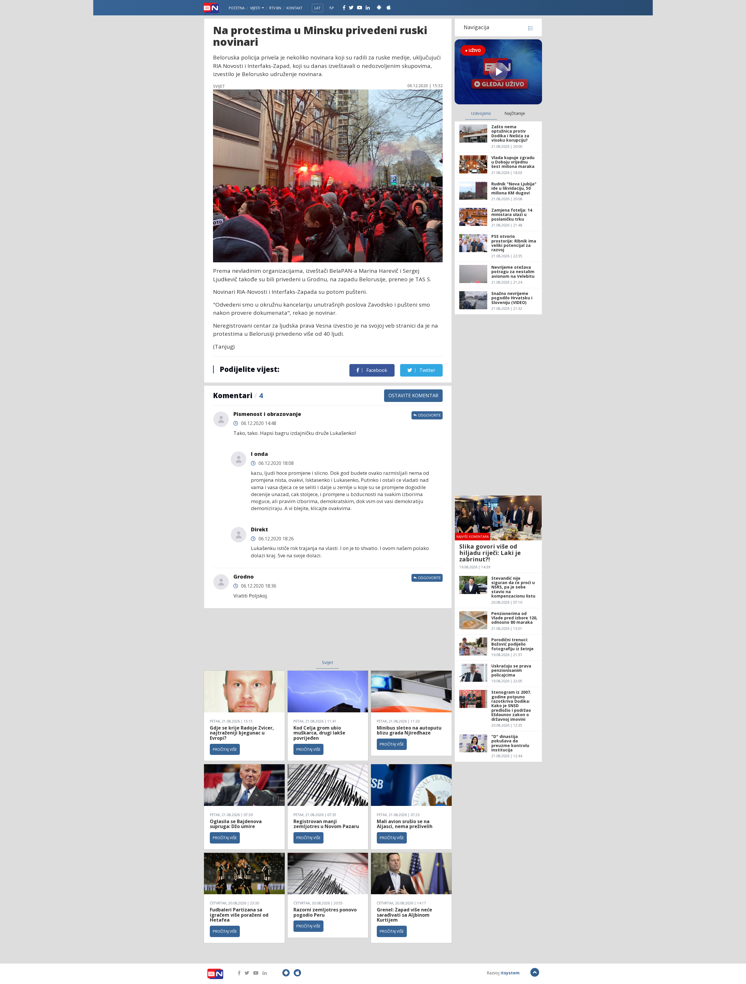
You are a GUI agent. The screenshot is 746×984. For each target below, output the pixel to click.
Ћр (331, 8)
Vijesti (255, 8)
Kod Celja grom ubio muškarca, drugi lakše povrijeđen (319, 733)
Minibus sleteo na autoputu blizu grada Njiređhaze (409, 730)
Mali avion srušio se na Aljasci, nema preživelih (404, 824)
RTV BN (275, 8)
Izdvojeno (481, 113)
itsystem (510, 973)
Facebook (376, 370)
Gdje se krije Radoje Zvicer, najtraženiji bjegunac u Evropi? (242, 733)
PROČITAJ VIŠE (225, 749)
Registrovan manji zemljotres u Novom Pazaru (326, 824)
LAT (317, 8)
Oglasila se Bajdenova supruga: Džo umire (236, 824)
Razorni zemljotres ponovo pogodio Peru (325, 912)
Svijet (327, 662)
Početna (237, 8)
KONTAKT (294, 8)
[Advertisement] (280, 637)
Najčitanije (514, 113)
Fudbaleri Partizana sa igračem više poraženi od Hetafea (239, 914)
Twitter (426, 370)
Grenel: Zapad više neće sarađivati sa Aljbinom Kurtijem (404, 914)
